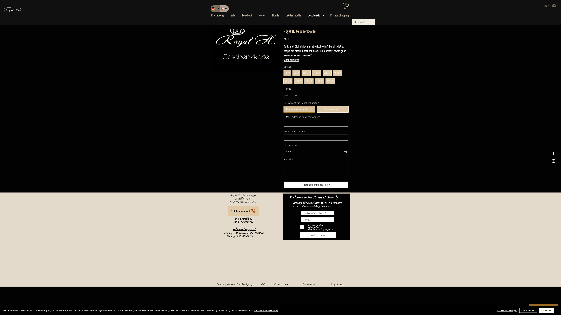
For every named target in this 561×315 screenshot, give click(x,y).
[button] (346, 6)
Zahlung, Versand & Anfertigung (234, 284)
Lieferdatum (290, 145)
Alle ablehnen (528, 310)
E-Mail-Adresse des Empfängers (303, 117)
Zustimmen (546, 310)
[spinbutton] (291, 95)
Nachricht (289, 159)
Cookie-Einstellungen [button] (507, 310)
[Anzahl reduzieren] (286, 95)
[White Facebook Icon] (553, 154)
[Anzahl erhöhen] (296, 95)
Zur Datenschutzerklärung (266, 310)
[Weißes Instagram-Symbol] (553, 161)
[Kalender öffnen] (345, 152)
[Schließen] (557, 310)
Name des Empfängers (296, 131)
